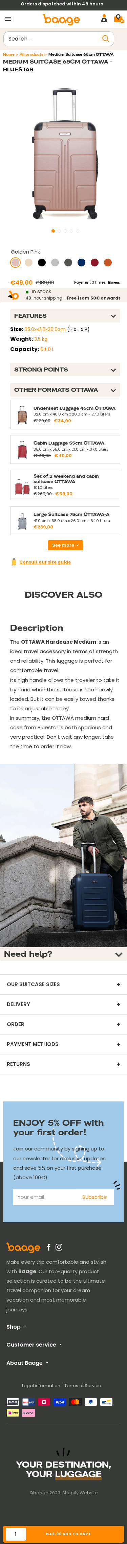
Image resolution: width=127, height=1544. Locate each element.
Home (9, 54)
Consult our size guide (45, 562)
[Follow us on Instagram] (59, 1248)
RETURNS (18, 1064)
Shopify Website (80, 1493)
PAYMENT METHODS (33, 1044)
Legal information (41, 1385)
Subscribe (94, 1197)
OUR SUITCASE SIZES (33, 984)
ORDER (15, 1024)
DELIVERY (18, 1004)
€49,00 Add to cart (68, 1534)
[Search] (105, 38)
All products (31, 54)
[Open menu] (8, 19)
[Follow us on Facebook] (48, 1248)
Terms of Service (82, 1385)
